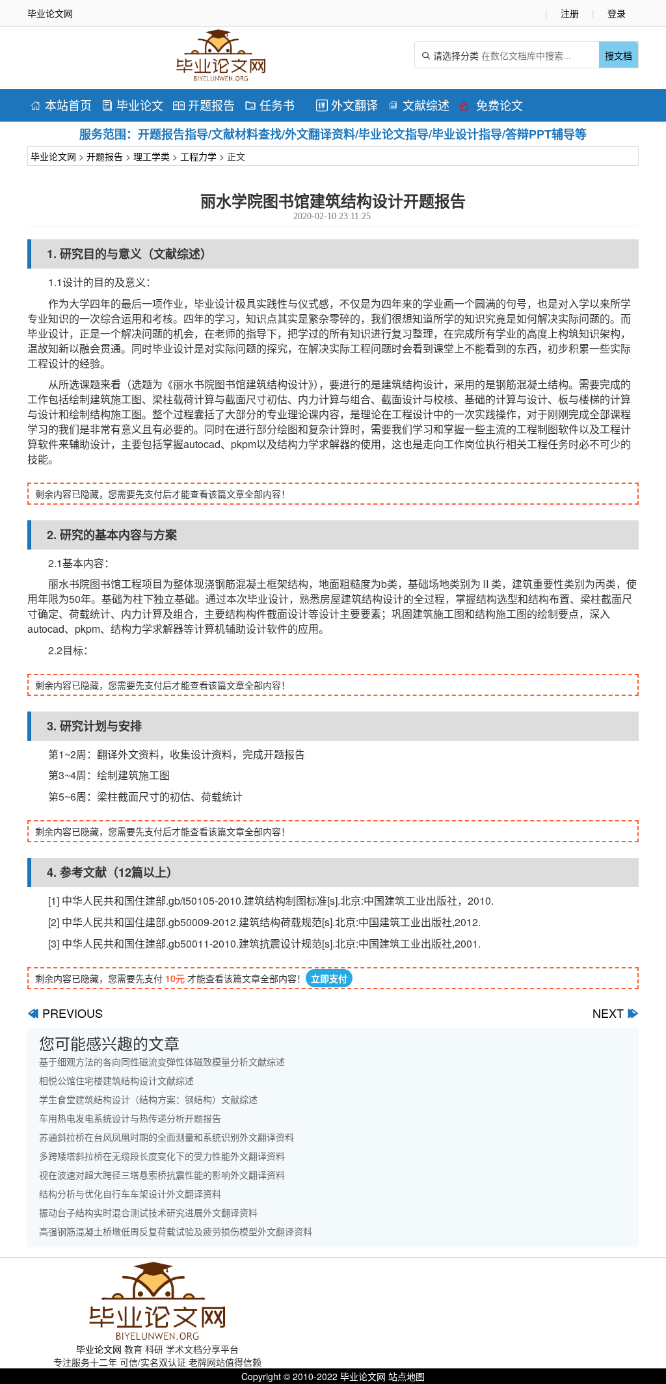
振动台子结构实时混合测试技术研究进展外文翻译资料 (148, 1212)
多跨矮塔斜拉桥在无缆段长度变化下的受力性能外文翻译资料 (162, 1155)
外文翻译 (347, 104)
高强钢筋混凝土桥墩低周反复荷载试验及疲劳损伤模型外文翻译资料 (175, 1231)
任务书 (270, 104)
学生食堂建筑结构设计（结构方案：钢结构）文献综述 (148, 1099)
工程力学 (198, 156)
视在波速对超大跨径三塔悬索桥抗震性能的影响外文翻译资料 (162, 1174)
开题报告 (204, 104)
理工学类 (151, 156)
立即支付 (329, 978)
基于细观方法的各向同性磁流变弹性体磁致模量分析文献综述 (162, 1061)
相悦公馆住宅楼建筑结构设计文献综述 (116, 1080)
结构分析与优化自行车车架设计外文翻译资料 (130, 1193)
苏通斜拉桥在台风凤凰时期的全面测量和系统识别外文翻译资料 (166, 1136)
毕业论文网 (53, 156)
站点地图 (406, 1376)
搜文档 (618, 55)
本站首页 (61, 104)
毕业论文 (132, 104)
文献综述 (418, 104)
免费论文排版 (491, 107)
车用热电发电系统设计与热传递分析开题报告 (130, 1117)
